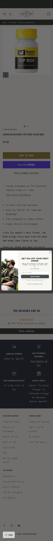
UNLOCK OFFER (35, 276)
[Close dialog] (50, 252)
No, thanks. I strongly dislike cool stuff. (35, 284)
